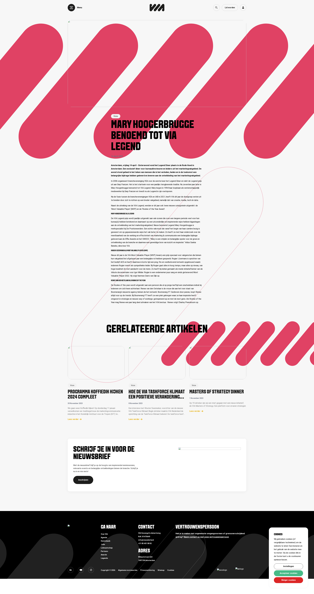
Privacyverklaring (147, 570)
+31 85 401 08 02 (145, 543)
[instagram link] (91, 570)
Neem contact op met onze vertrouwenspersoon (206, 537)
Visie (115, 116)
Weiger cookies (288, 580)
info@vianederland (146, 540)
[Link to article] (96, 362)
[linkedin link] (71, 570)
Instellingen (288, 566)
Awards (104, 555)
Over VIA (104, 534)
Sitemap (161, 570)
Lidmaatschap (106, 548)
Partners (104, 551)
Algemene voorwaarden (127, 570)
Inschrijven (83, 480)
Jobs (103, 544)
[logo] (157, 7)
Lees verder (73, 419)
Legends (104, 558)
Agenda (104, 538)
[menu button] (71, 7)
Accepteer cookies (288, 573)
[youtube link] (81, 570)
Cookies (170, 570)
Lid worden (230, 7)
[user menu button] (243, 7)
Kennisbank (105, 541)
